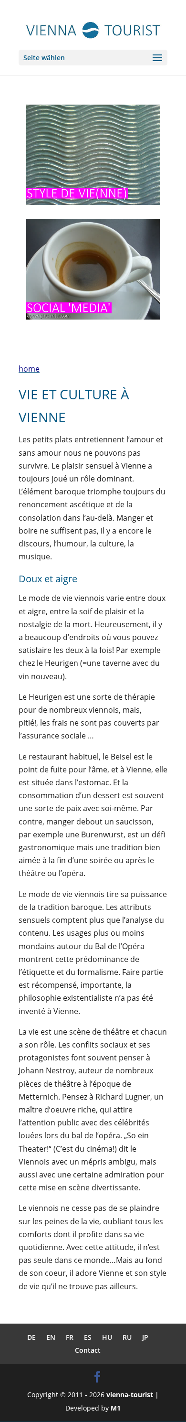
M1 (116, 1407)
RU (127, 1337)
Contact (88, 1350)
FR (69, 1337)
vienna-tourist (129, 1394)
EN (50, 1337)
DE (31, 1337)
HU (107, 1337)
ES (88, 1337)
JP (145, 1337)
